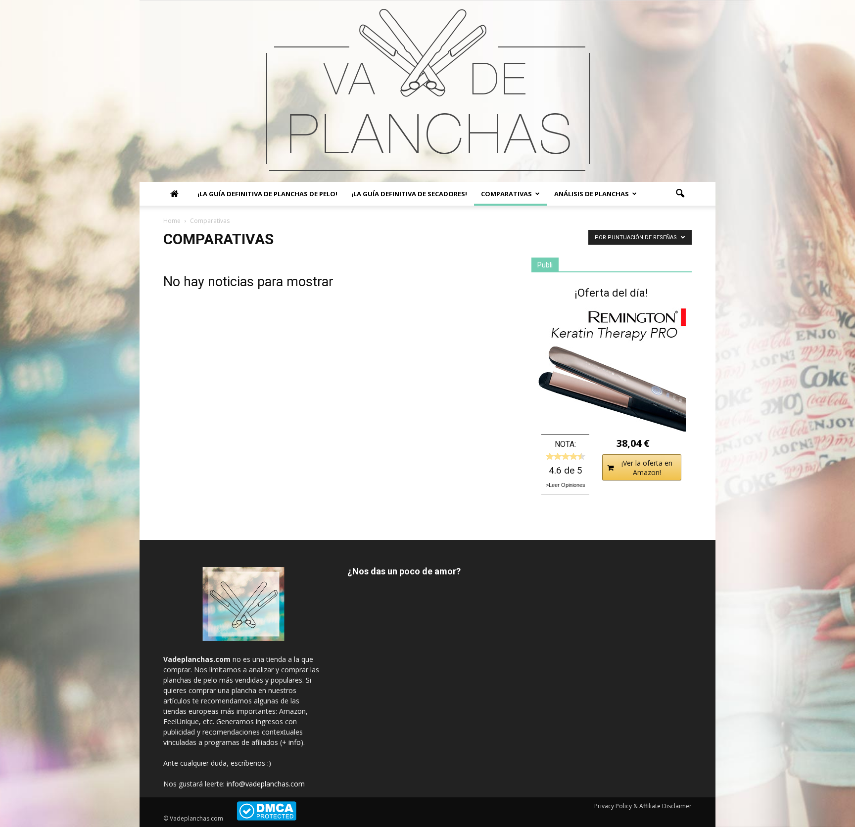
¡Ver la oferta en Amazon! (646, 467)
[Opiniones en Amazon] (565, 456)
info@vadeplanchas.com (266, 783)
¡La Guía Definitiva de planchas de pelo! (267, 193)
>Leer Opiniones (565, 485)
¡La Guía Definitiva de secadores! (409, 193)
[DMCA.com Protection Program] (266, 818)
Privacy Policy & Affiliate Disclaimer (643, 806)
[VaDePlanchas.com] (427, 91)
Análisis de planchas (591, 193)
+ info (291, 742)
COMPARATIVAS (506, 193)
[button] (680, 194)
